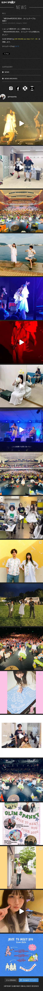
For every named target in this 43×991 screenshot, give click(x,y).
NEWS (7, 72)
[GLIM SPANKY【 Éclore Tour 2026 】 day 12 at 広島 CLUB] (21, 780)
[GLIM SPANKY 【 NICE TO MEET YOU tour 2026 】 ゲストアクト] (21, 823)
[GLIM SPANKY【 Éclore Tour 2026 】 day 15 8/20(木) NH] (21, 254)
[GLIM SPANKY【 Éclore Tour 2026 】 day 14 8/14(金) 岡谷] (21, 561)
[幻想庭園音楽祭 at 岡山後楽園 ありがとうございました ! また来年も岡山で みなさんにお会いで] (21, 605)
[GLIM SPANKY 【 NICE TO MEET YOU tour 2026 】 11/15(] (21, 955)
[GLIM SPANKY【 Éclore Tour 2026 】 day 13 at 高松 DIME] (21, 648)
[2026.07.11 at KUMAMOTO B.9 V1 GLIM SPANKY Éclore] (21, 911)
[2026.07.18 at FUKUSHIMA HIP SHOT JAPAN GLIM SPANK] (21, 298)
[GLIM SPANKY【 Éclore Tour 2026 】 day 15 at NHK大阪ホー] (21, 211)
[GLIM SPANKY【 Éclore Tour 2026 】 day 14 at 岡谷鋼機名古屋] (21, 473)
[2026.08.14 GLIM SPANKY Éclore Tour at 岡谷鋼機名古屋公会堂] (21, 386)
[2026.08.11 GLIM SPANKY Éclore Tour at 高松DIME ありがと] (21, 517)
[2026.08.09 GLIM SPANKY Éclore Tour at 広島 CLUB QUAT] (21, 736)
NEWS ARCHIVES (11, 78)
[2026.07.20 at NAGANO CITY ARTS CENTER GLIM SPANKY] (21, 123)
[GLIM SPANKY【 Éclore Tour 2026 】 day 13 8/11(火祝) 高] (21, 692)
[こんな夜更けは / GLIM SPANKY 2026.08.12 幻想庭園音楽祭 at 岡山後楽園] (21, 429)
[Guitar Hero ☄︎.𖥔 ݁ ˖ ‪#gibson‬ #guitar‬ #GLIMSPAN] (21, 342)
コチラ (17, 46)
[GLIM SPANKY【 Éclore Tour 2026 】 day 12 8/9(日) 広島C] (21, 867)
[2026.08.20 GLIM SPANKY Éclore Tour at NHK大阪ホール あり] (21, 167)
